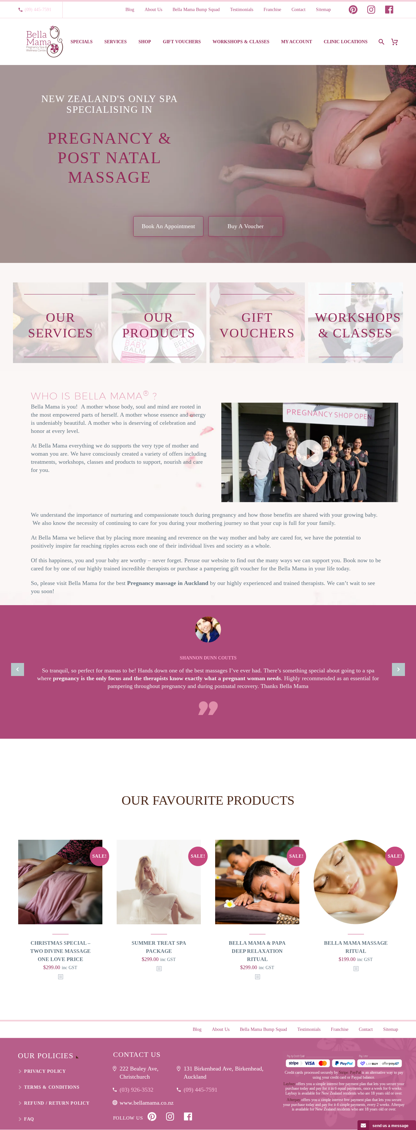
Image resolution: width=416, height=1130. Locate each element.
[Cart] (397, 42)
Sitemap (323, 9)
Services (115, 41)
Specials (82, 41)
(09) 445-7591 (38, 9)
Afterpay (293, 1100)
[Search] (380, 42)
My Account (296, 41)
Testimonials (241, 9)
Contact (299, 9)
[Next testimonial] (398, 669)
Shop (144, 41)
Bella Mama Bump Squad (196, 9)
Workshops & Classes (241, 41)
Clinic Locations (346, 41)
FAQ (29, 1119)
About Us (153, 9)
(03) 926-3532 (136, 1089)
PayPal (355, 1072)
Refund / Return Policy (56, 1103)
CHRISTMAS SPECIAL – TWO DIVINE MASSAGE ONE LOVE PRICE (60, 951)
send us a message (390, 1126)
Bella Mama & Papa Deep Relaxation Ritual (257, 951)
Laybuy (289, 1084)
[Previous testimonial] (17, 669)
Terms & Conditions (52, 1087)
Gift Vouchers (182, 41)
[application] (309, 452)
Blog (129, 9)
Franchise (272, 9)
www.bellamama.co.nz (147, 1102)
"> (60, 977)
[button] (309, 452)
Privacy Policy (45, 1071)
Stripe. (344, 1072)
